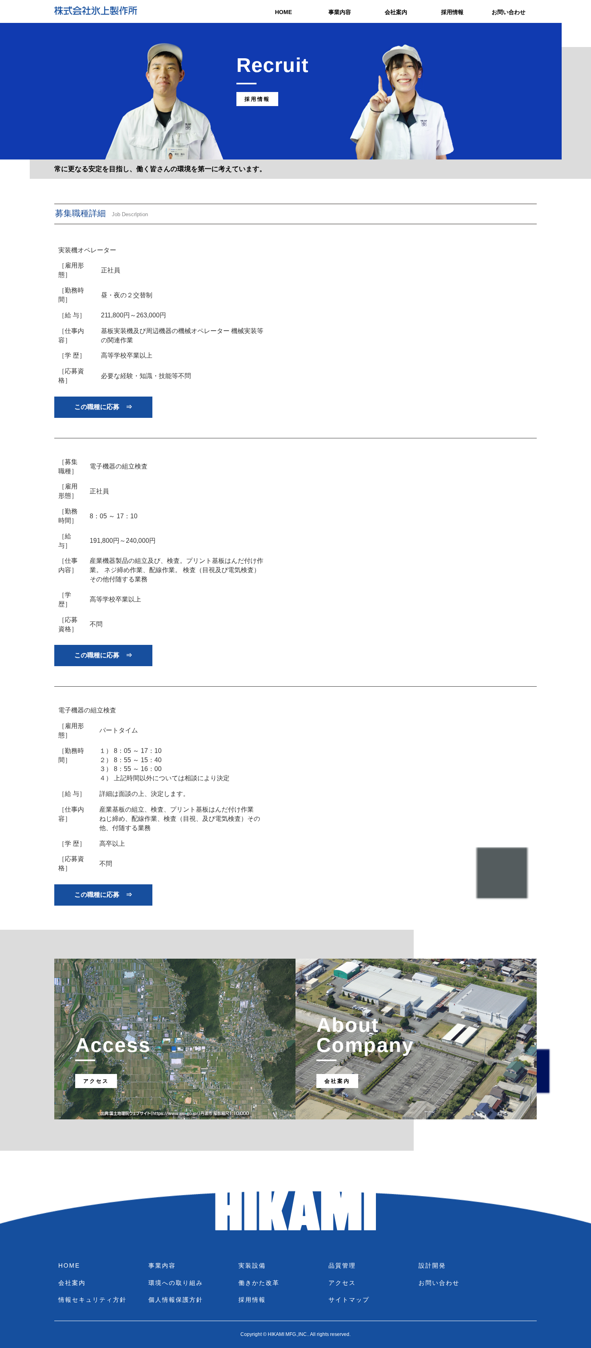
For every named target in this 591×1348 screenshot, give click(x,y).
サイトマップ (348, 1299)
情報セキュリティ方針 (92, 1299)
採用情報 (452, 12)
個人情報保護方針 (175, 1299)
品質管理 (342, 1265)
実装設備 (252, 1265)
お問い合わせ (508, 12)
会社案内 (396, 12)
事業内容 (339, 12)
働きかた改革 (258, 1282)
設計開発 (432, 1265)
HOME (283, 12)
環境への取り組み (175, 1282)
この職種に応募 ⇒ (103, 406)
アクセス (342, 1282)
